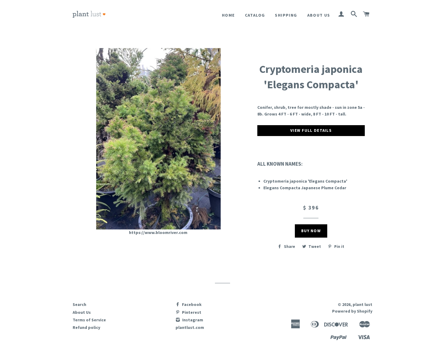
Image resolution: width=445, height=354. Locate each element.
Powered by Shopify (352, 311)
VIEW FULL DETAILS (311, 130)
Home (228, 15)
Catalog (255, 15)
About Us (318, 15)
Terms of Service (89, 320)
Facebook (191, 304)
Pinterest (191, 312)
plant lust (362, 304)
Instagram (192, 320)
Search (79, 304)
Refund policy (86, 327)
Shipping (286, 15)
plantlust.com (190, 327)
